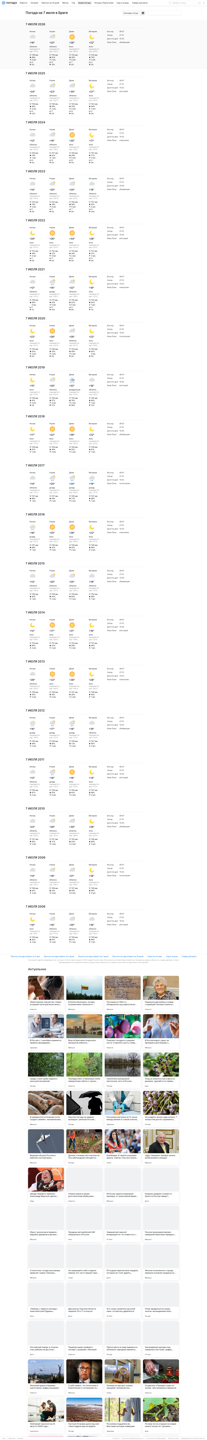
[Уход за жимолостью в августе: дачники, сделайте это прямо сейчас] (161, 1071)
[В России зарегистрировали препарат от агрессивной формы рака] (123, 1186)
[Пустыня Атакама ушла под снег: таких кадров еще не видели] (84, 1416)
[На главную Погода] (11, 3)
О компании (11, 1438)
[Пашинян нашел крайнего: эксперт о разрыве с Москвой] (84, 1339)
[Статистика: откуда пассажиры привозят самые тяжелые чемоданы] (46, 1262)
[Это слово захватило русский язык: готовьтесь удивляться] (123, 1301)
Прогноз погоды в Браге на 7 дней (93, 956)
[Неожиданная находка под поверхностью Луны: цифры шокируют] (161, 1339)
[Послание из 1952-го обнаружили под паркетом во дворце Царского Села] (123, 994)
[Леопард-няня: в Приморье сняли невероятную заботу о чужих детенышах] (84, 1071)
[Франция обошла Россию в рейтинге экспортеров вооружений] (46, 1147)
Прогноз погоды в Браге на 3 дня (25, 956)
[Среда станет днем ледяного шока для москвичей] (46, 1071)
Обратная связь (173, 1438)
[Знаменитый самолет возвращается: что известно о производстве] (123, 1224)
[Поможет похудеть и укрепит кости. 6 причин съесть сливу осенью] (123, 1032)
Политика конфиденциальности (132, 1438)
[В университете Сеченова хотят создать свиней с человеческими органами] (46, 1109)
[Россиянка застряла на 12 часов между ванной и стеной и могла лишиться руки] (123, 1109)
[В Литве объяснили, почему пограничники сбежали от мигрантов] (84, 994)
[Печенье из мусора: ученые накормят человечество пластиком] (123, 1377)
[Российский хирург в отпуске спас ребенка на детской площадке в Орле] (46, 1339)
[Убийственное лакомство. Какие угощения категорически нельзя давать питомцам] (46, 994)
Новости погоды (154, 956)
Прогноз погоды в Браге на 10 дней (127, 956)
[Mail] (3, 3)
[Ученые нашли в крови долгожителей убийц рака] (84, 1186)
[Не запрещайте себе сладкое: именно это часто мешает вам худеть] (84, 1262)
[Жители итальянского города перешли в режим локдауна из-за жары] (161, 1262)
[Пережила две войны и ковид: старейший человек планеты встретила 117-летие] (161, 994)
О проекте (115, 1438)
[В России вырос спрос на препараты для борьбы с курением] (161, 1032)
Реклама (20, 1438)
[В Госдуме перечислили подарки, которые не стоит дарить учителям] (123, 1262)
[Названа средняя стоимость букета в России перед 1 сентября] (161, 1186)
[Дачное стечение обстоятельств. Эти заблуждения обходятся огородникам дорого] (84, 1147)
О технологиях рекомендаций (156, 1438)
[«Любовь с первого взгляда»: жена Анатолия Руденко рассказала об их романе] (46, 1301)
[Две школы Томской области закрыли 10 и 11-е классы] (84, 1301)
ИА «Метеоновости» (198, 1438)
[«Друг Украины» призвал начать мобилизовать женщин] (161, 1147)
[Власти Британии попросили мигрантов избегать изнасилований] (84, 1032)
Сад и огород (172, 956)
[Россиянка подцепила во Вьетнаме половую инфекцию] (123, 1416)
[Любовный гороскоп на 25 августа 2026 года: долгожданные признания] (46, 1416)
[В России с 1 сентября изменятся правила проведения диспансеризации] (46, 1032)
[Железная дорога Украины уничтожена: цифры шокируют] (46, 1377)
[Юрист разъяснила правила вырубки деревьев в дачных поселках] (46, 1224)
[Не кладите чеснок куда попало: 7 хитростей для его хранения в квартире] (161, 1109)
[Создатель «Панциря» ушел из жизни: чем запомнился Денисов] (161, 1377)
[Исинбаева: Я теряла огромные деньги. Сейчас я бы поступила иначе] (123, 1147)
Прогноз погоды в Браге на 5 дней (59, 956)
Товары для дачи (189, 956)
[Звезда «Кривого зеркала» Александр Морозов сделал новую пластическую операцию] (46, 1186)
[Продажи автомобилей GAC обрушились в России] (84, 1224)
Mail (3, 1438)
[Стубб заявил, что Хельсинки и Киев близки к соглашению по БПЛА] (84, 1377)
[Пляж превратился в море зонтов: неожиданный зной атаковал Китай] (161, 1301)
